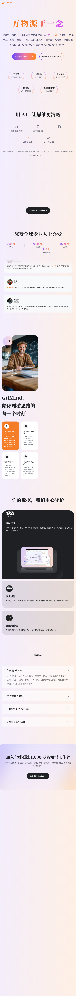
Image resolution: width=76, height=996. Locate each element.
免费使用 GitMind (37, 779)
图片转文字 (11, 270)
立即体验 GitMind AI (23, 56)
